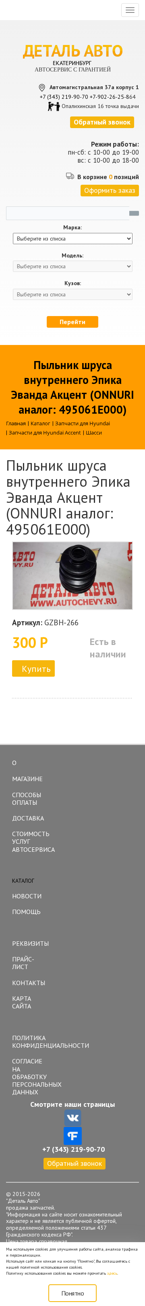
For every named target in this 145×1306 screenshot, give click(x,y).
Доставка (28, 818)
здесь (112, 1273)
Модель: (72, 255)
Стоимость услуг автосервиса (30, 841)
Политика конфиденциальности (30, 1041)
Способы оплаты (26, 798)
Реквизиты (30, 943)
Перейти (72, 322)
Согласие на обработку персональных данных (30, 1076)
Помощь (26, 912)
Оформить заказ (109, 190)
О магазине (27, 771)
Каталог (23, 880)
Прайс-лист (23, 963)
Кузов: (72, 283)
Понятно (72, 1293)
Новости (26, 896)
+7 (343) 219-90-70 (64, 96)
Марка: (72, 227)
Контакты (28, 983)
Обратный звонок (74, 1163)
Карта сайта (21, 1002)
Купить (36, 668)
